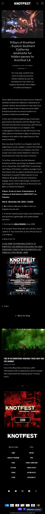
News (13, 463)
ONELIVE (32, 513)
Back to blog (24, 315)
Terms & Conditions (32, 463)
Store (13, 477)
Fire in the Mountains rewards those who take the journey (24, 360)
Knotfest (18, 513)
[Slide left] (17, 385)
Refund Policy (31, 472)
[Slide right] (27, 385)
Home (13, 453)
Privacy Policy (31, 468)
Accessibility (31, 477)
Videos (13, 472)
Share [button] (6, 306)
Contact (31, 453)
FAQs (31, 458)
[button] (2, 3)
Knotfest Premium (13, 458)
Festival (13, 468)
